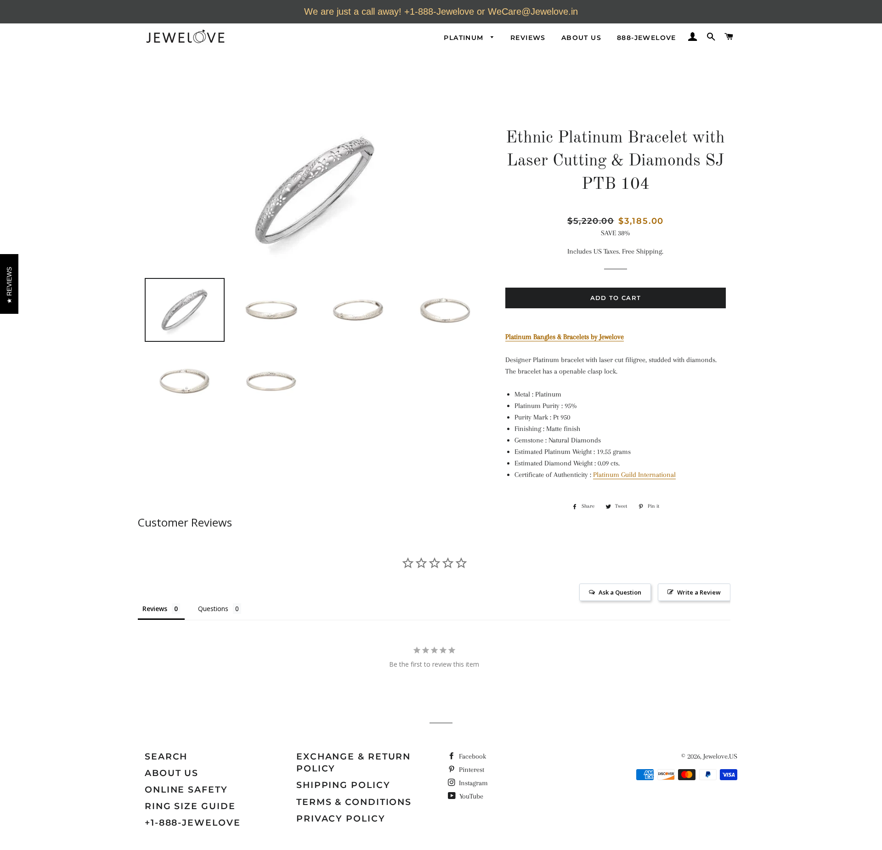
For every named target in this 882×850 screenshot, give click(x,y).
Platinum (465, 38)
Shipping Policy (343, 785)
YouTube (470, 796)
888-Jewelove (646, 38)
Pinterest (470, 769)
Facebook (471, 756)
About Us (581, 38)
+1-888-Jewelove (193, 822)
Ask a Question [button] (620, 592)
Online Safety (186, 789)
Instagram (472, 783)
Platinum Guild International (634, 474)
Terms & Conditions (354, 802)
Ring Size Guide (190, 806)
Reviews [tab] (154, 608)
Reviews (528, 38)
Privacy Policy (340, 818)
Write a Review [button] (699, 592)
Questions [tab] (213, 608)
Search (166, 756)
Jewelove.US (720, 756)
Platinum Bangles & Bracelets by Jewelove (564, 337)
